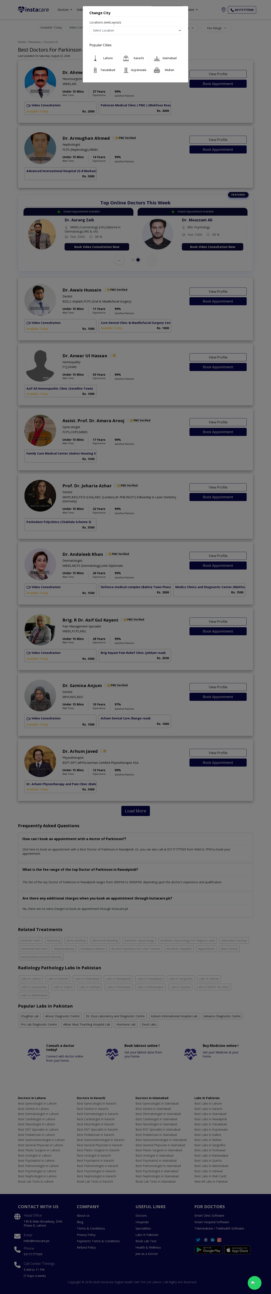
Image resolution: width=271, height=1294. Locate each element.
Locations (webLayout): (105, 22)
